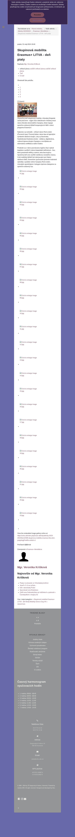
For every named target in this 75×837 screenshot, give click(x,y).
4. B (37, 620)
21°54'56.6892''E (37, 774)
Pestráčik (37, 623)
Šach (37, 663)
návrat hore (21, 604)
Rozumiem (37, 15)
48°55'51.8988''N (37, 772)
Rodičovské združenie (37, 651)
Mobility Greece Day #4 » (38, 602)
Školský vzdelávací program (37, 648)
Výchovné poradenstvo (38, 645)
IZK (37, 667)
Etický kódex (37, 654)
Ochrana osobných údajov (37, 642)
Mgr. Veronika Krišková (32, 64)
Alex (53, 788)
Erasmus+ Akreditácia (34, 549)
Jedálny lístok (37, 639)
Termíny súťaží (37, 660)
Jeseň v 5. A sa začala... (28, 585)
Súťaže (37, 657)
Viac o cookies (37, 20)
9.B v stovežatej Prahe (27, 588)
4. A (37, 617)
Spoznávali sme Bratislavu (29, 590)
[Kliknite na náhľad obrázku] (27, 110)
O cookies (37, 670)
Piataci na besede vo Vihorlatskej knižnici (34, 583)
